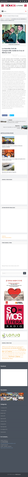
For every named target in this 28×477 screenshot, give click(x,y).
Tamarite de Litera (7, 358)
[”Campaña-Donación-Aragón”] (14, 291)
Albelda (3, 346)
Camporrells (16, 350)
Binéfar (19, 348)
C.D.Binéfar (6, 350)
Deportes (2, 418)
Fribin (13, 353)
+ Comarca (13, 54)
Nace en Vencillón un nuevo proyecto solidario (12, 127)
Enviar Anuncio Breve (6, 237)
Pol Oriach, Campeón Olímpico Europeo (10, 15)
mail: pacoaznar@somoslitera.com (8, 443)
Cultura (2, 415)
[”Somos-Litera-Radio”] (14, 192)
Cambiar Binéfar (11, 350)
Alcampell (6, 346)
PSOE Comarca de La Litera (17, 355)
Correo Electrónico (22, 55)
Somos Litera (14, 356)
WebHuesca (18, 474)
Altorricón (15, 346)
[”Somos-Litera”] (14, 220)
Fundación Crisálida (18, 353)
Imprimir (15, 55)
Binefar (2, 413)
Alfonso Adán (11, 346)
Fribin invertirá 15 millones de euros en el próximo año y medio (16, 122)
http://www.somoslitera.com (7, 447)
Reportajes (3, 426)
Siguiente (17, 125)
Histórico (4, 236)
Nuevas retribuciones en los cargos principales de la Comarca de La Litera (13, 159)
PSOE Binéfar (10, 355)
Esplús (13, 352)
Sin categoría (3, 429)
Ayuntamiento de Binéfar (9, 348)
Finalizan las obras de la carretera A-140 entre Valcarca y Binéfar (12, 146)
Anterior (10, 120)
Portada (16, 54)
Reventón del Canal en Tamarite (9, 172)
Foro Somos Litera (9, 353)
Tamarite (2, 432)
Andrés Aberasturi (20, 346)
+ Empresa (3, 410)
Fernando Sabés (17, 352)
